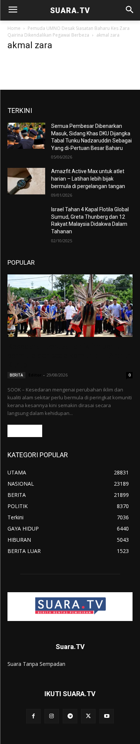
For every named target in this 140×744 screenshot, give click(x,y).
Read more (25, 431)
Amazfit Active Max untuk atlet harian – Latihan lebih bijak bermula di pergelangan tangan (88, 178)
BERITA (16, 375)
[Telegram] (70, 716)
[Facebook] (33, 716)
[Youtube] (106, 716)
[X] (88, 716)
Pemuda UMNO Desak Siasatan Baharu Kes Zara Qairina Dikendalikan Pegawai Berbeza (68, 31)
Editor (34, 375)
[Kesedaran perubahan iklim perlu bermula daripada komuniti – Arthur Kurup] (70, 305)
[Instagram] (51, 716)
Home (14, 28)
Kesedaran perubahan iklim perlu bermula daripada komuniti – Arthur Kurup (68, 355)
